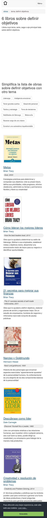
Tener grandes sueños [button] (11, 104)
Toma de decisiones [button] (28, 109)
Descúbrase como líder (17, 418)
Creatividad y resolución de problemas (19, 479)
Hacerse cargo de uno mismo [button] (14, 120)
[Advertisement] (23, 56)
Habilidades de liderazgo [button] (12, 115)
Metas (7, 167)
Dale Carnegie (10, 422)
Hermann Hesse (10, 361)
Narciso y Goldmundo (16, 358)
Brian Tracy (8, 170)
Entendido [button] (24, 514)
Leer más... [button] (22, 508)
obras (5, 11)
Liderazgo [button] (6, 98)
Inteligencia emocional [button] (22, 98)
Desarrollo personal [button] (31, 104)
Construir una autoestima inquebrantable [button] (18, 126)
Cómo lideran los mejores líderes (23, 228)
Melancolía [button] (29, 115)
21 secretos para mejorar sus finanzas (21, 291)
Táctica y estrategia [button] (10, 109)
